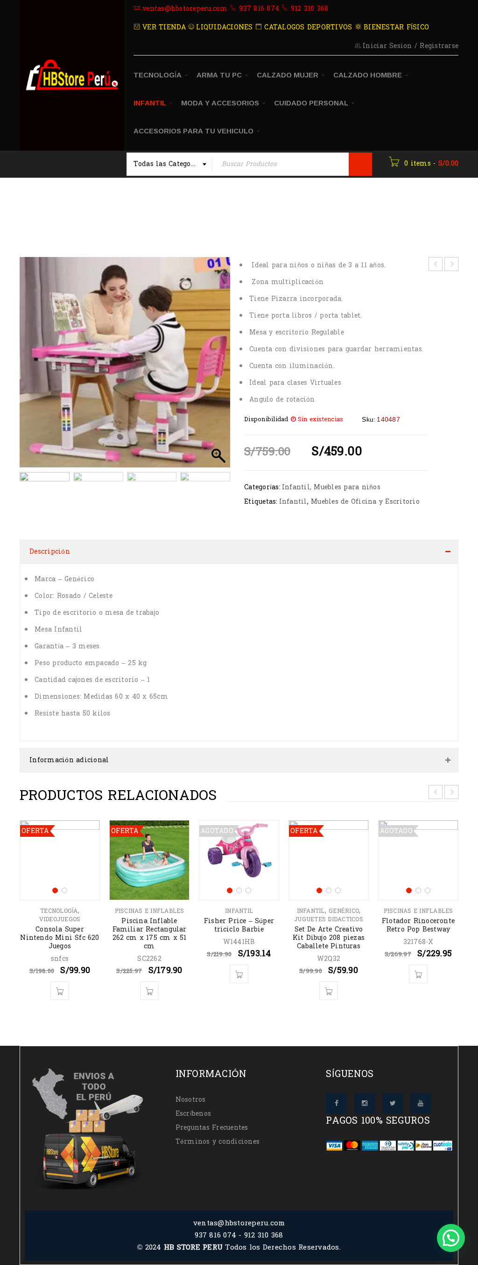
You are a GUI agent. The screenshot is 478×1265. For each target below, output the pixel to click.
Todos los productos (101, 207)
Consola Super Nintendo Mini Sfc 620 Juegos (59, 938)
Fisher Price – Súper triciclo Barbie (239, 925)
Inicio (40, 207)
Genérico (344, 911)
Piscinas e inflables (149, 911)
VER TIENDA (163, 27)
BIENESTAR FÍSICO (395, 27)
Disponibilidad (266, 419)
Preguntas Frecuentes (212, 1127)
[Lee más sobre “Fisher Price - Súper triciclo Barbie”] (239, 974)
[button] (218, 367)
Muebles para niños (347, 487)
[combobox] (169, 164)
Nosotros (191, 1099)
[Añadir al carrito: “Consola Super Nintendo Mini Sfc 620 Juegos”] (59, 990)
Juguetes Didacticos (328, 919)
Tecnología (59, 911)
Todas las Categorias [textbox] (169, 164)
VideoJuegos (60, 919)
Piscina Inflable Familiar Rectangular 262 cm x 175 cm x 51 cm (149, 933)
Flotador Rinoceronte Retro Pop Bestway (418, 925)
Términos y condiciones (218, 1141)
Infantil (167, 207)
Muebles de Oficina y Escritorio (365, 501)
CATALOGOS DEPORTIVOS (307, 27)
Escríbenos (193, 1113)
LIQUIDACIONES (223, 27)
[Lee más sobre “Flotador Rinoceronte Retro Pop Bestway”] (418, 974)
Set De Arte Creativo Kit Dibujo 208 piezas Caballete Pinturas (329, 938)
